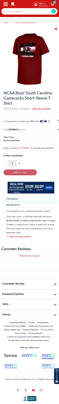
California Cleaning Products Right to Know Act (28, 336)
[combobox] (29, 11)
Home (6, 22)
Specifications (13, 205)
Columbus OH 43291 (19, 148)
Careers (31, 322)
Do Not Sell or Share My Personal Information (28, 340)
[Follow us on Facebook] (18, 390)
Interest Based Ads (12, 329)
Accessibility (43, 322)
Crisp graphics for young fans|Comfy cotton (28, 211)
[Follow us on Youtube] (33, 390)
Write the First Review (41, 108)
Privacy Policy (47, 329)
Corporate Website (17, 322)
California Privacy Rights (15, 326)
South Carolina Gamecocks (25, 22)
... (11, 22)
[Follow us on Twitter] (25, 390)
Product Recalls (35, 333)
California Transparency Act (40, 326)
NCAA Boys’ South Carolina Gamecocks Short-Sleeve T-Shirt (28, 98)
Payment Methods (30, 329)
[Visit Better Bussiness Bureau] (29, 398)
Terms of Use (20, 333)
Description (12, 198)
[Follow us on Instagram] (41, 390)
